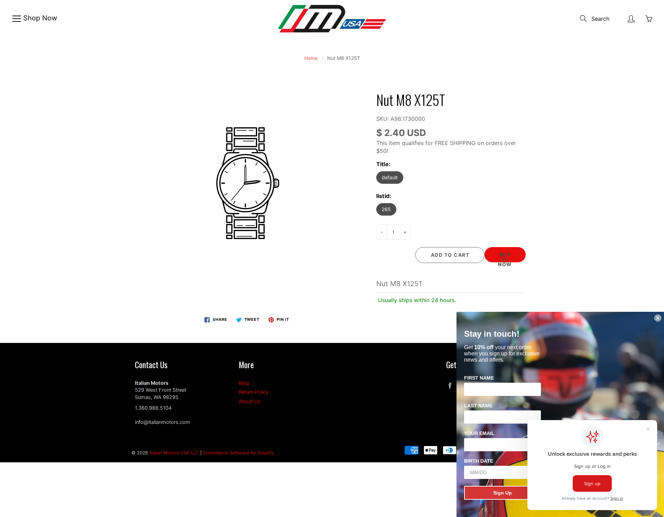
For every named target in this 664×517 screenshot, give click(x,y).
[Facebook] (450, 386)
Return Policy (254, 392)
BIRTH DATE (478, 461)
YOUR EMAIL (479, 433)
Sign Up (502, 493)
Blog (244, 383)
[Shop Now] (16, 18)
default (390, 177)
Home (310, 58)
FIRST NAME (479, 378)
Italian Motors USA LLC (174, 452)
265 (386, 209)
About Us (250, 401)
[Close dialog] (657, 318)
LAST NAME (478, 405)
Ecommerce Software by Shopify (238, 452)
